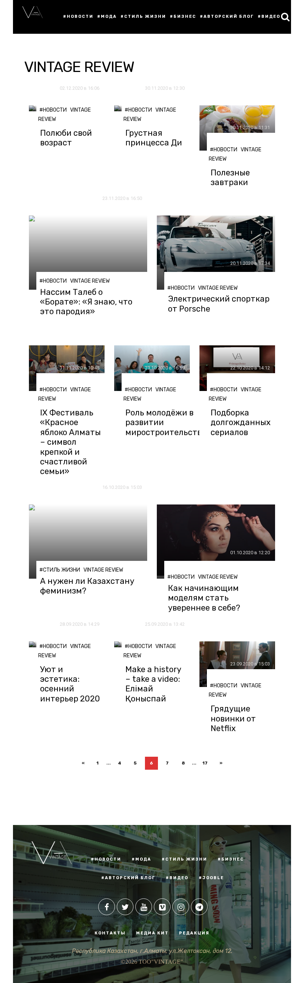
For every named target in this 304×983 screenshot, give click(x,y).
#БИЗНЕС (231, 859)
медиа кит (152, 933)
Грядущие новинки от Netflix (233, 718)
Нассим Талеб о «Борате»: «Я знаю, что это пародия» (86, 302)
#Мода (107, 16)
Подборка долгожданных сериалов (241, 422)
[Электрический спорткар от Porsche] (216, 253)
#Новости (78, 16)
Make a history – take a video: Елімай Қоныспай (153, 684)
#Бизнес (183, 16)
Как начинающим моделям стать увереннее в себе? (204, 598)
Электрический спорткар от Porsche (219, 303)
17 (205, 763)
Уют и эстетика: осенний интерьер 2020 (70, 684)
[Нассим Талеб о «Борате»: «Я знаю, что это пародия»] (88, 253)
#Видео (269, 16)
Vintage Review (90, 281)
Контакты (110, 933)
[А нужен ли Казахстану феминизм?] (88, 541)
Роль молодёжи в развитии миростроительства (165, 422)
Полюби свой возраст (66, 138)
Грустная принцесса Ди (153, 138)
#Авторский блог (227, 16)
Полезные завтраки (230, 177)
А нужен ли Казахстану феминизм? (87, 586)
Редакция (194, 933)
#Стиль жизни (143, 16)
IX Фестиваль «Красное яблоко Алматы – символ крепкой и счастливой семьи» (70, 442)
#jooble (211, 877)
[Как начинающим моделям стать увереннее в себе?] (216, 541)
